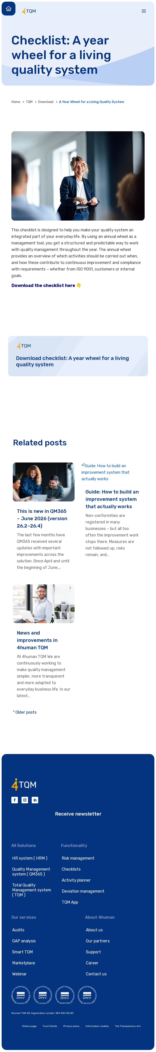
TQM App (70, 902)
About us (94, 929)
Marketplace (23, 962)
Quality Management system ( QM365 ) (31, 871)
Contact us (96, 973)
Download (45, 102)
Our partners (98, 940)
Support (93, 951)
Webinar (19, 973)
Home (15, 102)
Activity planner (76, 880)
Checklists (71, 869)
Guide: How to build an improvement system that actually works (112, 499)
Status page (29, 1026)
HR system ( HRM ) (29, 858)
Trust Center (50, 1026)
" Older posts (25, 712)
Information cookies (97, 1026)
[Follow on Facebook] (14, 800)
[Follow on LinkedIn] (35, 800)
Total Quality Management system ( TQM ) (31, 890)
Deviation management (83, 891)
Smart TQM (22, 951)
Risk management (78, 858)
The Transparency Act (128, 1026)
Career (92, 962)
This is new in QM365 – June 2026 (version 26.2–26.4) (42, 518)
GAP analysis (24, 940)
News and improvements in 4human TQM (37, 640)
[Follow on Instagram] (25, 800)
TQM (29, 102)
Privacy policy (71, 1026)
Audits (18, 929)
